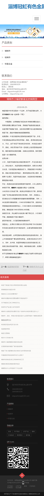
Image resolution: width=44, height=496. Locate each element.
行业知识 (11, 435)
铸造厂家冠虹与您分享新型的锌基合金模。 (14, 285)
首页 (9, 431)
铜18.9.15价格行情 (7, 338)
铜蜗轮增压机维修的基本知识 (10, 364)
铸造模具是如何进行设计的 (9, 324)
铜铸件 (7, 51)
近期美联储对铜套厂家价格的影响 (11, 346)
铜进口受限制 (5, 333)
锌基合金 (8, 64)
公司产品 (26, 431)
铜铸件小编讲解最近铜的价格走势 (11, 342)
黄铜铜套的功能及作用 (8, 289)
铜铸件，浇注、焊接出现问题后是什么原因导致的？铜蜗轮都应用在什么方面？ (21, 316)
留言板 (28, 435)
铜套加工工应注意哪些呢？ (9, 294)
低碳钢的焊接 (13, 267)
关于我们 (17, 431)
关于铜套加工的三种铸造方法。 (11, 303)
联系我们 (20, 435)
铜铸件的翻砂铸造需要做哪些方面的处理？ (14, 298)
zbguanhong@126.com (20, 396)
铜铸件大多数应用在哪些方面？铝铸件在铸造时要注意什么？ (20, 311)
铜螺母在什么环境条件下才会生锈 (11, 368)
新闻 (33, 431)
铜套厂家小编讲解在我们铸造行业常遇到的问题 (16, 351)
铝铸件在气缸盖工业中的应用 (10, 307)
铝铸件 (7, 57)
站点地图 (18, 487)
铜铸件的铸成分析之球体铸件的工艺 (12, 359)
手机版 (27, 482)
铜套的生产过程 (6, 320)
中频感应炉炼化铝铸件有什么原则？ (12, 355)
